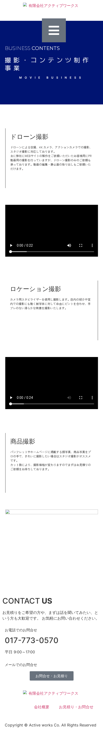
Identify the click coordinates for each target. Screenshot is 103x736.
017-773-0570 (31, 640)
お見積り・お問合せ (76, 706)
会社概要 (41, 706)
